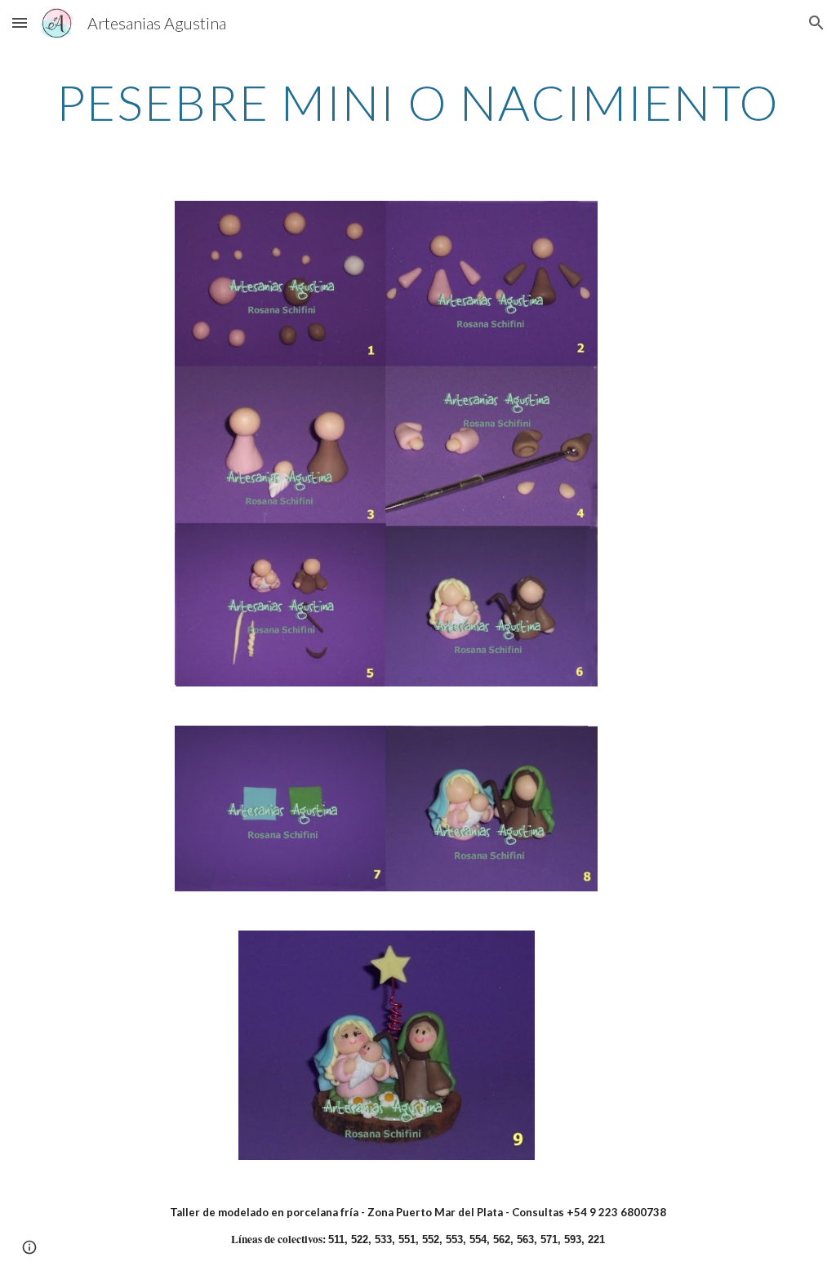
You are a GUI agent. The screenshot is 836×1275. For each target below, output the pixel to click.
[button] (19, 22)
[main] (418, 102)
